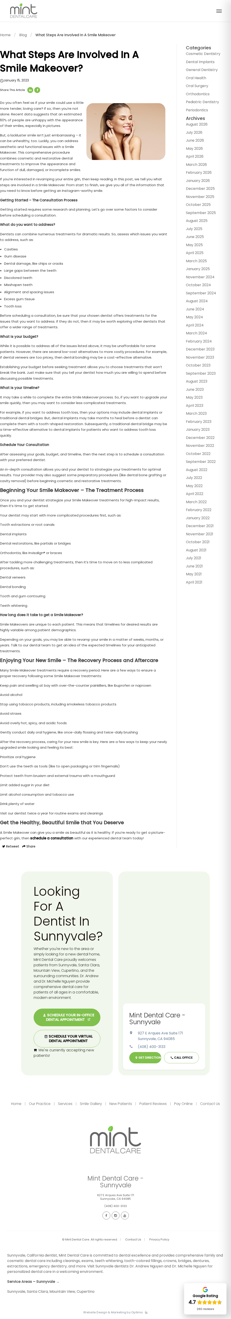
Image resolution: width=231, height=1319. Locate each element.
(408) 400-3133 (151, 1046)
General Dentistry (202, 69)
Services (65, 1103)
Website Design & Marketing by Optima (113, 1312)
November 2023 (200, 357)
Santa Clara (37, 1291)
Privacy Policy (159, 1239)
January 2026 (198, 180)
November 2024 (200, 277)
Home (5, 35)
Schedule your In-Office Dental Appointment (70, 1017)
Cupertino (86, 1291)
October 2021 (198, 542)
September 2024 (201, 293)
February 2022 (198, 509)
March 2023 (196, 413)
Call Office (183, 1057)
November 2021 (199, 534)
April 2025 (194, 252)
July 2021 (193, 558)
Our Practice (39, 1103)
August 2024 (197, 301)
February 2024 (199, 341)
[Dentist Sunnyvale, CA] (23, 20)
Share (30, 846)
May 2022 (194, 485)
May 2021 (194, 574)
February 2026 (199, 172)
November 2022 (200, 445)
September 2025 (201, 212)
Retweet (12, 846)
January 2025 (198, 268)
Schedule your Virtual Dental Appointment (70, 1038)
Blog (23, 35)
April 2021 (194, 582)
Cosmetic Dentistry (203, 53)
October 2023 (198, 365)
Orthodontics (198, 94)
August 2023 (196, 381)
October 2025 (198, 204)
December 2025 (200, 188)
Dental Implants (200, 61)
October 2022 (198, 453)
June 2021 (194, 566)
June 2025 (195, 236)
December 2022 (200, 437)
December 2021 (200, 526)
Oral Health (196, 78)
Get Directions (149, 1057)
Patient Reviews (153, 1103)
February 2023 (198, 421)
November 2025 (200, 196)
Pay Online (183, 1103)
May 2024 (194, 317)
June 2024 (195, 309)
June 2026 (195, 140)
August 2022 (196, 469)
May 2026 (194, 148)
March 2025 (196, 261)
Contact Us (209, 1103)
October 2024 (198, 285)
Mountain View (62, 1291)
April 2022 (194, 493)
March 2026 (196, 164)
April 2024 (195, 325)
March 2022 (196, 502)
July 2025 (194, 228)
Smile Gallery (91, 1103)
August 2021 (196, 550)
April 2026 (194, 156)
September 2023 (201, 373)
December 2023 (200, 349)
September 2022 (201, 461)
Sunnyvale (16, 1291)
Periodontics (197, 110)
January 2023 (198, 429)
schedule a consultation (51, 838)
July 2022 (194, 477)
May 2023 (194, 397)
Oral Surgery (197, 85)
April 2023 (194, 405)
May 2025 (194, 245)
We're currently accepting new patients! (64, 1053)
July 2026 (194, 132)
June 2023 (195, 389)
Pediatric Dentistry (202, 102)
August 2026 (197, 124)
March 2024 (196, 333)
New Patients (121, 1103)
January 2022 (198, 518)
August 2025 (197, 220)
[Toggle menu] (219, 11)
